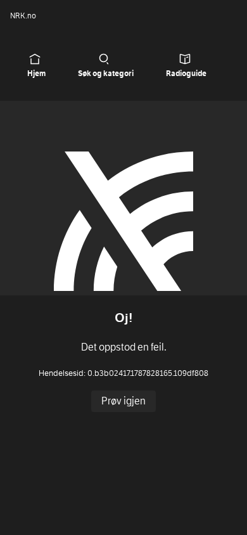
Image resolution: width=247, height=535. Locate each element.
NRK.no (23, 15)
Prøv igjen (123, 401)
